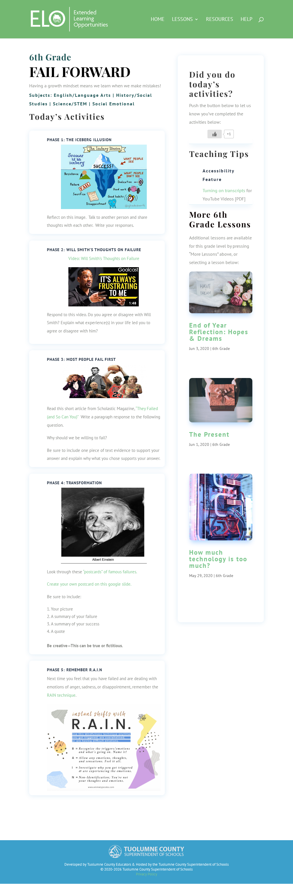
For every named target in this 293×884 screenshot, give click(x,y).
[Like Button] (214, 134)
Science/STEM (70, 104)
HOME (158, 19)
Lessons (182, 19)
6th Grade (50, 57)
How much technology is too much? (218, 559)
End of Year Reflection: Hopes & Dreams (218, 331)
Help (246, 19)
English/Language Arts (82, 95)
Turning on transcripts (224, 190)
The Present (209, 434)
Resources (219, 19)
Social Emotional (113, 104)
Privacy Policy (146, 874)
